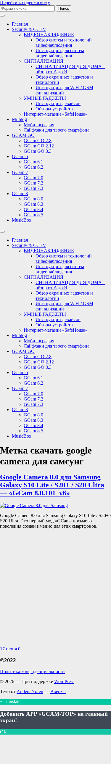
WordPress (64, 681)
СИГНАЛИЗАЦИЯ (43, 61)
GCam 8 (20, 193)
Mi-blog (19, 119)
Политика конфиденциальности (32, 671)
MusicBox (21, 219)
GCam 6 (20, 156)
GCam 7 (20, 172)
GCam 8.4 (33, 209)
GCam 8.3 (33, 204)
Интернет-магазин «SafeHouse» (55, 114)
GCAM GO (23, 135)
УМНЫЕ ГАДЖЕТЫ (45, 98)
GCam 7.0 (33, 177)
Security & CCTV (29, 29)
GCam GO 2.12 (39, 145)
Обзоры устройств (54, 108)
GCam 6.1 (33, 161)
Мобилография (39, 124)
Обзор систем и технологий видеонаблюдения (64, 42)
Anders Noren (30, 691)
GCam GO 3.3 (38, 151)
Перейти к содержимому (25, 2)
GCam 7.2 (33, 182)
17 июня (8, 648)
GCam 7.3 (33, 188)
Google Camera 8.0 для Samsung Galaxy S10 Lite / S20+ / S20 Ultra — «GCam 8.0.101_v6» (52, 485)
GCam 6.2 (33, 167)
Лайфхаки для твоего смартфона (56, 129)
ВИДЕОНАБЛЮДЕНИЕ (49, 34)
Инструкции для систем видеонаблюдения (60, 53)
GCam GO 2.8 (38, 140)
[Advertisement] (55, 589)
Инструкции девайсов (58, 103)
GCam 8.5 (33, 214)
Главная (20, 23)
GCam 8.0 (33, 198)
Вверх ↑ (58, 691)
